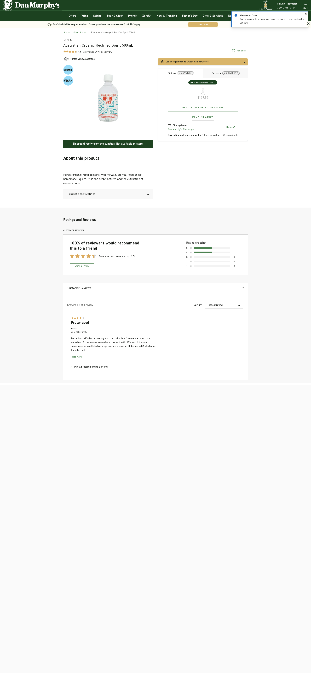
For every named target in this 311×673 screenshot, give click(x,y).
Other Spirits (80, 32)
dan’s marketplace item (201, 82)
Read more (76, 356)
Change (229, 127)
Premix (132, 16)
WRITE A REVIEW (82, 266)
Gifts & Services (213, 16)
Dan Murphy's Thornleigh (181, 129)
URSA (67, 40)
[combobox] (224, 305)
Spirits (97, 16)
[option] (108, 98)
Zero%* (146, 16)
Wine (84, 16)
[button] (265, 5)
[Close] (306, 14)
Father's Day (190, 16)
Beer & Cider (115, 16)
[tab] (180, 73)
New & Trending (167, 16)
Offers (72, 16)
